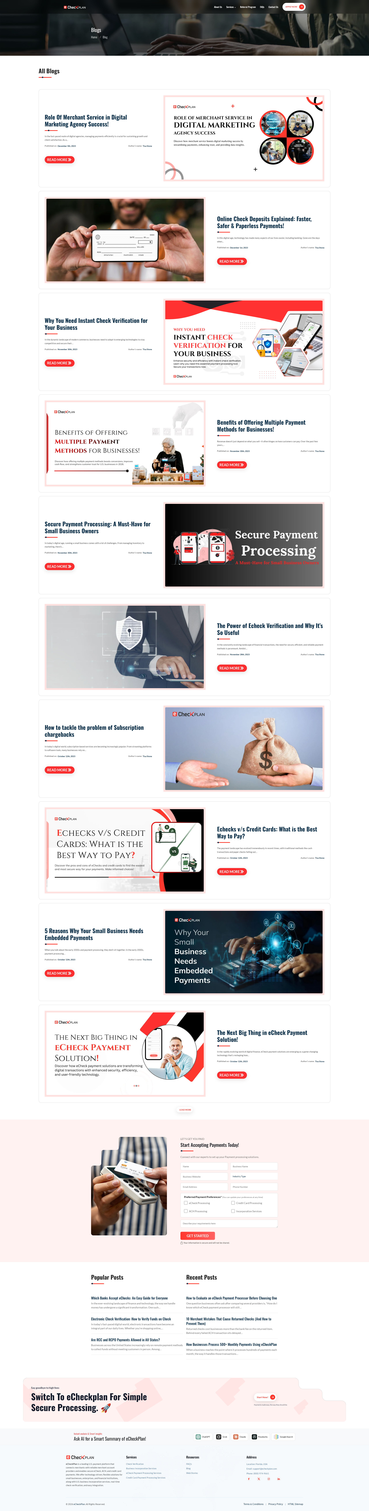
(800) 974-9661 (261, 1473)
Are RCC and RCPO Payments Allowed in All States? (125, 1339)
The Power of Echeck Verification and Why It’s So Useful (270, 629)
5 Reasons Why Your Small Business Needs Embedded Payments (94, 934)
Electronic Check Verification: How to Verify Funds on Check (131, 1318)
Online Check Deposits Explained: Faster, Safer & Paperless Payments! (264, 222)
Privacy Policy (275, 1504)
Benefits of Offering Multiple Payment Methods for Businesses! (261, 425)
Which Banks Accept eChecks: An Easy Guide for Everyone (129, 1297)
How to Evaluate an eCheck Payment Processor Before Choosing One (231, 1297)
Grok (225, 1437)
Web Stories (192, 1473)
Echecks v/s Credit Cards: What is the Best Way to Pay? (267, 832)
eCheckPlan (79, 1504)
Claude (243, 1437)
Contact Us (273, 7)
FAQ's (189, 1464)
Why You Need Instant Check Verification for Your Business (96, 323)
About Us (218, 7)
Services (230, 7)
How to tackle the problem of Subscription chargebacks (94, 730)
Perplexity (263, 1437)
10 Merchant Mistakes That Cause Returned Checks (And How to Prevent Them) (228, 1321)
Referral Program (248, 7)
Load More (185, 1110)
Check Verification (135, 1464)
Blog (188, 1468)
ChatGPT (206, 1437)
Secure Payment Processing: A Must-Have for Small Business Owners (97, 527)
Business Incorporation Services (141, 1468)
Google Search (286, 1437)
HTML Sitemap (295, 1504)
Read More (57, 160)
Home (94, 37)
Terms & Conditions (253, 1504)
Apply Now (291, 6)
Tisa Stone (147, 146)
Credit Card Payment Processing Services (145, 1477)
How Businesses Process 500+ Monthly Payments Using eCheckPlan (231, 1344)
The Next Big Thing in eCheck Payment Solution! (262, 1036)
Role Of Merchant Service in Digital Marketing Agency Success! (86, 120)
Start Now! (263, 1397)
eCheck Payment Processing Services (143, 1473)
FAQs (262, 7)
